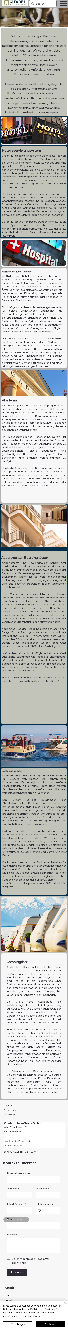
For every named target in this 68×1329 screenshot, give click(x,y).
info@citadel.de (13, 1145)
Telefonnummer (44, 1203)
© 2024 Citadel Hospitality (19, 1152)
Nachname (42, 1188)
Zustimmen (50, 1324)
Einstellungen (18, 1324)
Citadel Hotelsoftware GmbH (22, 1123)
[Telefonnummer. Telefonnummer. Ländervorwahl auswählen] (41, 1210)
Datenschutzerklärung (30, 1316)
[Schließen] (63, 1305)
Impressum (9, 1114)
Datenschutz (10, 1110)
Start (8, 1294)
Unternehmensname (18, 1173)
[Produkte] (38, 1300)
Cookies (8, 1105)
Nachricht (12, 1234)
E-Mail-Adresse (16, 1203)
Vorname (13, 1188)
